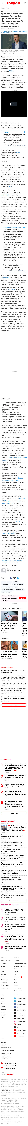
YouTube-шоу (17, 988)
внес (18, 153)
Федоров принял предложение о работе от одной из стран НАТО (15, 785)
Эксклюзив (17, 977)
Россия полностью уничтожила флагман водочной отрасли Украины (13, 677)
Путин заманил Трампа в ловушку (14, 683)
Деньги (3, 966)
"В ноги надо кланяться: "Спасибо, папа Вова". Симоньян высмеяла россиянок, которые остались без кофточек (16, 927)
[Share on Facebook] (11, 578)
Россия (4, 581)
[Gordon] (13, 3)
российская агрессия (18, 584)
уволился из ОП (8, 533)
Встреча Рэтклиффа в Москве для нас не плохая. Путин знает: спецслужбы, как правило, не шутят (13, 690)
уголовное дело (20, 589)
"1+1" (18, 522)
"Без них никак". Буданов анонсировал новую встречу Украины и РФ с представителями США (15, 793)
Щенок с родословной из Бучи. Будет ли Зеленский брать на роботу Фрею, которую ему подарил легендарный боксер (14, 937)
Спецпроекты (17, 990)
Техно (2, 977)
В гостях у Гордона (19, 966)
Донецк (3, 1006)
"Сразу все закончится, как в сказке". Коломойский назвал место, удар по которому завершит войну (13, 857)
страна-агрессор (6, 584)
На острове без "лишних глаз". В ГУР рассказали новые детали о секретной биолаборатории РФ (13, 888)
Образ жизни (4, 979)
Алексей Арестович (7, 592)
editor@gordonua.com (10, 1068)
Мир (8, 8)
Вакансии (3, 1042)
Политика (3, 963)
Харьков (3, 1009)
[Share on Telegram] (18, 578)
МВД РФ (16, 581)
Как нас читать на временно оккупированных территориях (6, 1055)
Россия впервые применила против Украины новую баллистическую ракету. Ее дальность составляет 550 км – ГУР (14, 804)
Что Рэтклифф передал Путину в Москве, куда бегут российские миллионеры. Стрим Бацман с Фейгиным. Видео (13, 828)
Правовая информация (7, 1050)
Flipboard (19, 1024)
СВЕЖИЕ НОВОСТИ (8, 821)
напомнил (5, 278)
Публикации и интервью (20, 963)
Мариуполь (4, 1014)
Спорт (2, 971)
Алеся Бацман (20, 1018)
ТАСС (11, 71)
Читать (22, 598)
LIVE (15, 974)
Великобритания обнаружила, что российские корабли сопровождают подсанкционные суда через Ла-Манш (13, 843)
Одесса (3, 1003)
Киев (2, 998)
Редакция (3, 1045)
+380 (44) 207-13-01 (10, 1063)
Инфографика (5, 985)
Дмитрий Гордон (21, 998)
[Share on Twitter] (14, 578)
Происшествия (5, 982)
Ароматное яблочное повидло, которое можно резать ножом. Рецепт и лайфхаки (14, 910)
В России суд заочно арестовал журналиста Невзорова (10, 850)
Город (2, 995)
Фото (15, 979)
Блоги (15, 969)
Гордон (3, 8)
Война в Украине (5, 960)
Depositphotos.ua (5, 1090)
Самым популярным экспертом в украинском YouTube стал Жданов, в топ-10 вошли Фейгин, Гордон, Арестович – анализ (9, 626)
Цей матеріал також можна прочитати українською (14, 32)
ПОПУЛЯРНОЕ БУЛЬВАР (9, 905)
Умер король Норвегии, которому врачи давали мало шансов (15, 947)
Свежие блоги (7, 668)
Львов (2, 1001)
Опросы (16, 985)
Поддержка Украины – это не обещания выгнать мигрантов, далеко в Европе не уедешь (13, 698)
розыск (9, 581)
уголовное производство (8, 589)
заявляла (4, 195)
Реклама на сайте (6, 1047)
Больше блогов (14, 705)
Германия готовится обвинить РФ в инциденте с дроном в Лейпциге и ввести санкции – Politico (12, 864)
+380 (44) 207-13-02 (10, 1066)
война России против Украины (9, 587)
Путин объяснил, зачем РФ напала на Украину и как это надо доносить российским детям (12, 836)
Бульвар (5, 638)
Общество (11, 632)
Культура (3, 974)
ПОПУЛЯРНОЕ (6, 760)
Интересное (4, 988)
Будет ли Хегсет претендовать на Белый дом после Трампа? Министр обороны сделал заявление (13, 895)
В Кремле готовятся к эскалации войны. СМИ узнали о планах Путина (15, 777)
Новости (3, 957)
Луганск (3, 1017)
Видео (15, 982)
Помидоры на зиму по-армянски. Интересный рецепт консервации (15, 918)
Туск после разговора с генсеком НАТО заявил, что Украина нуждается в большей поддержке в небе (13, 872)
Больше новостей (14, 901)
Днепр (3, 1012)
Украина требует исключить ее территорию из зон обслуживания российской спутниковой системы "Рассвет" (11, 880)
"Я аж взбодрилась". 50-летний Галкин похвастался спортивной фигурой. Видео (9, 654)
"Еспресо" (11, 289)
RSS (18, 1027)
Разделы (16, 957)
